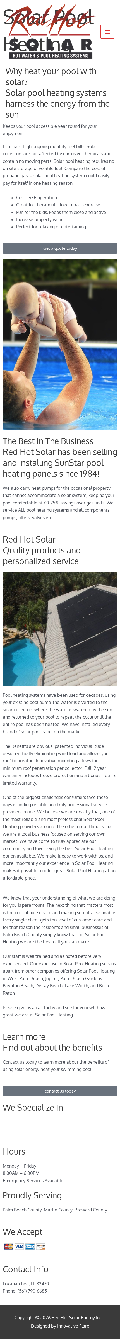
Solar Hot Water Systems (28, 1122)
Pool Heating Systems (25, 1129)
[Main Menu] (107, 32)
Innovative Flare (73, 1326)
